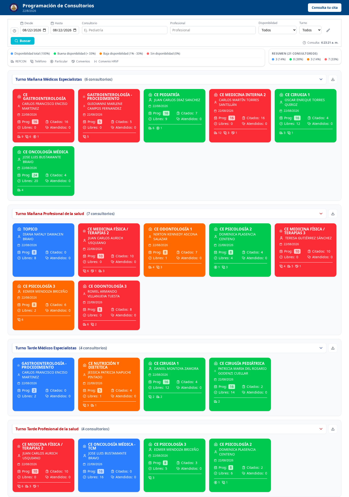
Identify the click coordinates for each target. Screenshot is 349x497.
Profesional (177, 23)
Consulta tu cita (325, 7)
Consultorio (89, 23)
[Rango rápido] (14, 31)
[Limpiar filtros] (328, 30)
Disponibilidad (268, 23)
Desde (28, 23)
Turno (303, 23)
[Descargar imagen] (332, 79)
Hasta (59, 23)
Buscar (25, 40)
